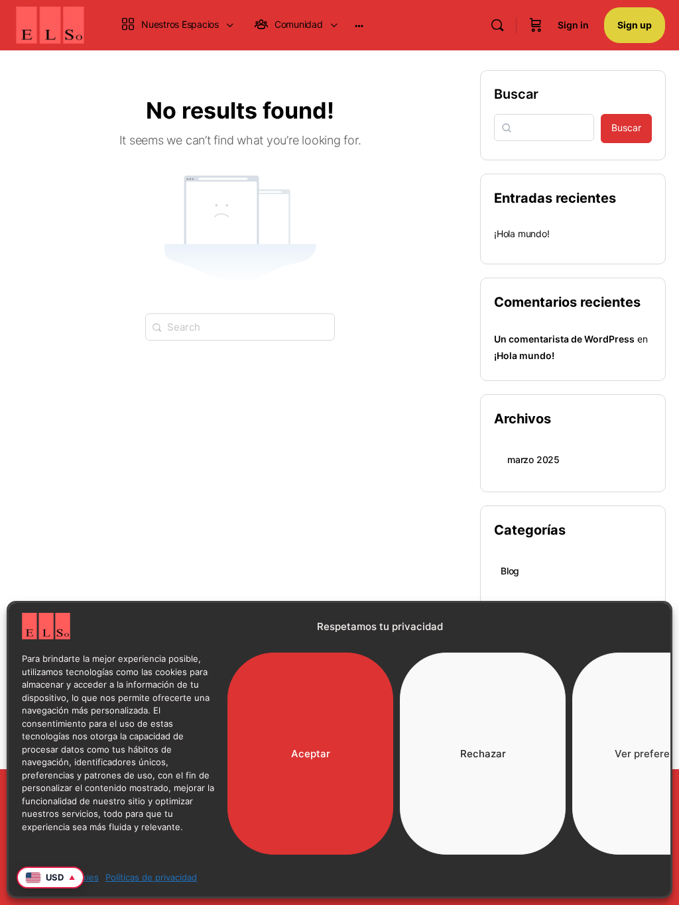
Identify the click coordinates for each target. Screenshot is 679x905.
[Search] (497, 25)
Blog (510, 570)
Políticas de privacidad (151, 877)
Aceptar (310, 753)
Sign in (573, 24)
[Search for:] (240, 326)
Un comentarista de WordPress (564, 339)
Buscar (516, 94)
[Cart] (535, 25)
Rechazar (483, 753)
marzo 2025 (533, 459)
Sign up (634, 24)
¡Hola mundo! (521, 233)
